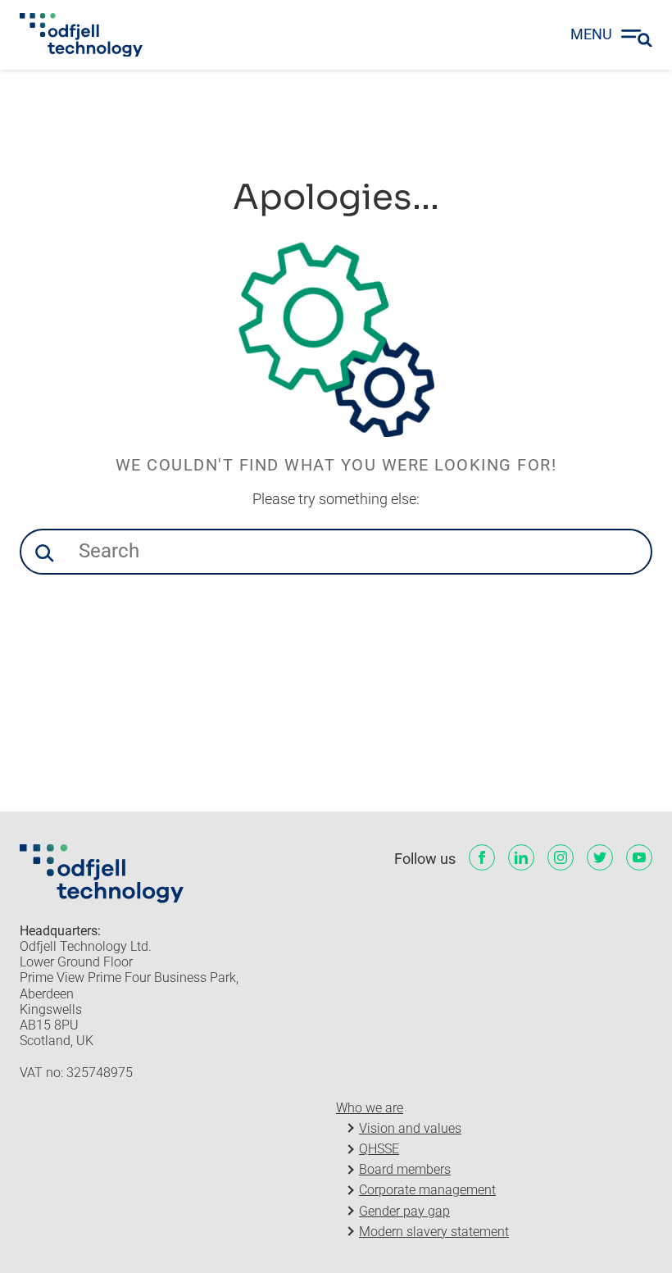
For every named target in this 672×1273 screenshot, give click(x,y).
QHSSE (379, 1149)
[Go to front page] (81, 35)
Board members (405, 1169)
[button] (44, 553)
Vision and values (410, 1128)
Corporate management (427, 1190)
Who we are (369, 1108)
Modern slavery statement (434, 1231)
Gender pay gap (404, 1211)
